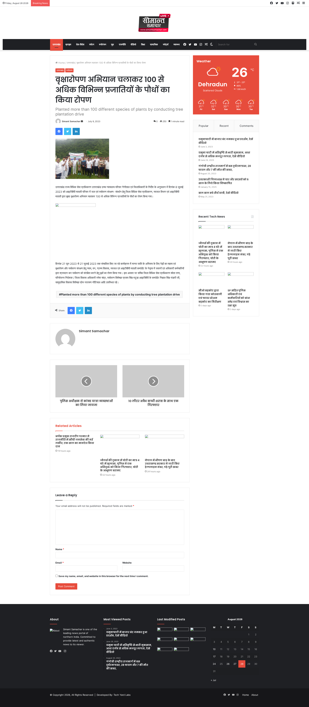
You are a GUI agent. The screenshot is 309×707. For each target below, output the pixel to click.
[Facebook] (59, 131)
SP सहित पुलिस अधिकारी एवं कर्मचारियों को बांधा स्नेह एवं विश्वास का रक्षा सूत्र (239, 298)
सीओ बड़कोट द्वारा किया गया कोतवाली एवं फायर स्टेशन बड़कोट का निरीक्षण (210, 296)
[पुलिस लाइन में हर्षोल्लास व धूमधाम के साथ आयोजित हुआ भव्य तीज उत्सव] (197, 641)
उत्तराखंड (56, 44)
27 (235, 663)
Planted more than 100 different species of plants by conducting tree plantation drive (120, 294)
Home (61, 62)
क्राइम (68, 44)
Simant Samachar (71, 121)
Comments (246, 126)
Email (59, 562)
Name (59, 549)
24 (214, 663)
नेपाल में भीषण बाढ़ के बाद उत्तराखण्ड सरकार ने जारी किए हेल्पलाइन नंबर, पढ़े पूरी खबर (162, 463)
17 (214, 656)
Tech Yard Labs (122, 694)
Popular (204, 126)
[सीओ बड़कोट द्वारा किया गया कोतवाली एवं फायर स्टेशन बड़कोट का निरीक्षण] (211, 279)
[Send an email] (82, 121)
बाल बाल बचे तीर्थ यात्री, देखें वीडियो (218, 193)
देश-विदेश (80, 44)
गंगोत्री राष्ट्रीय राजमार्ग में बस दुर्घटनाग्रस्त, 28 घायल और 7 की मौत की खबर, (224, 168)
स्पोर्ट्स (165, 44)
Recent (224, 126)
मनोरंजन (102, 44)
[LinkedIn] (76, 131)
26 (228, 663)
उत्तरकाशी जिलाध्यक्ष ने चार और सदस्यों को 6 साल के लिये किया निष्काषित (223, 181)
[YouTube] (60, 651)
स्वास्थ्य (176, 44)
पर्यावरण (69, 70)
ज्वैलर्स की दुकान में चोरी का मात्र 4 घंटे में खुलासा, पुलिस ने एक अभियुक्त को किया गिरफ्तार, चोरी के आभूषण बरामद (119, 465)
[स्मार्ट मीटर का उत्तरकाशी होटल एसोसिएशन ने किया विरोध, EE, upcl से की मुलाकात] (181, 641)
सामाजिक (154, 44)
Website (127, 562)
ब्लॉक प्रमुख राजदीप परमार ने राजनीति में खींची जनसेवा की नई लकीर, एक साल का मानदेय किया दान (74, 441)
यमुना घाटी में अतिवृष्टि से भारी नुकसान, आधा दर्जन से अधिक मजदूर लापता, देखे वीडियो (224, 154)
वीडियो (133, 44)
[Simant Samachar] (154, 23)
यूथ (112, 44)
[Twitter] (67, 131)
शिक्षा (143, 44)
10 (214, 649)
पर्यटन (91, 44)
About (254, 694)
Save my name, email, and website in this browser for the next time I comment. (103, 576)
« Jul (213, 680)
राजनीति (122, 44)
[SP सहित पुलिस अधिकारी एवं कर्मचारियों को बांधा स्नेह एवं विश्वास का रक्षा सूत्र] (241, 279)
